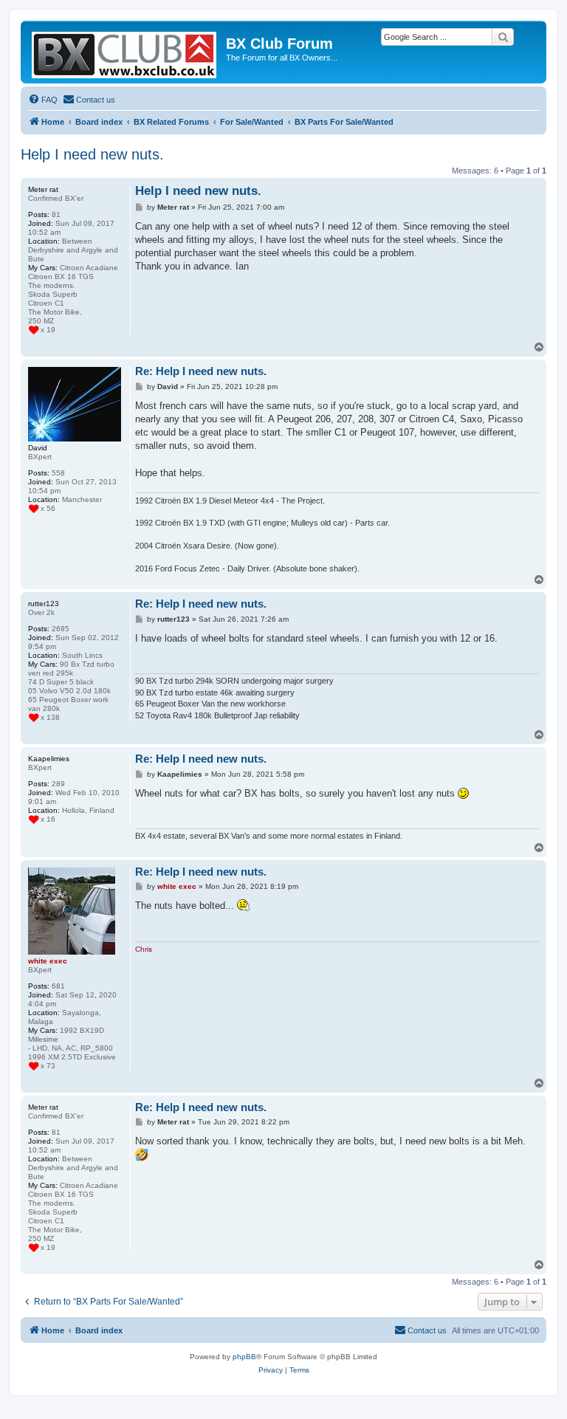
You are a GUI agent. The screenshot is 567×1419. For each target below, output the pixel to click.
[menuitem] (43, 100)
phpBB (244, 1357)
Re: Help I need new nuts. (201, 371)
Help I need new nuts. (92, 154)
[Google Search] (503, 37)
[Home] (125, 52)
